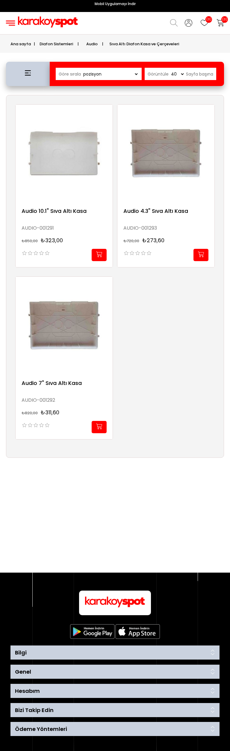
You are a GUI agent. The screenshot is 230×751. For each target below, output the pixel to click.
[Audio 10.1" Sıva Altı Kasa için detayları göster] (64, 153)
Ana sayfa (20, 44)
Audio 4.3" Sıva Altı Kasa (155, 211)
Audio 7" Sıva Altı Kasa (52, 383)
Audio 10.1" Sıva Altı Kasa (54, 211)
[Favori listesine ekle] (107, 116)
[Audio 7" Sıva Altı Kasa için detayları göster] (64, 325)
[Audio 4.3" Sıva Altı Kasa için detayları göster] (165, 153)
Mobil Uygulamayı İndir (115, 3)
